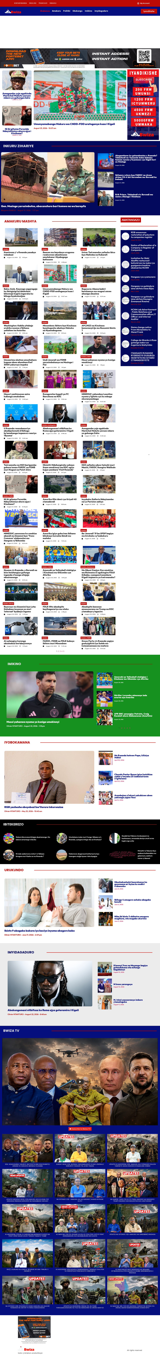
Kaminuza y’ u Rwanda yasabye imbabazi (20, 253)
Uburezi (11, 603)
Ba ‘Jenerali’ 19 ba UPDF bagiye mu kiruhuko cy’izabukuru (97, 534)
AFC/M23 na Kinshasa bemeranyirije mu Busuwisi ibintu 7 (99, 328)
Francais (43, 3)
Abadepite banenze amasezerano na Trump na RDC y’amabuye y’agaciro (98, 609)
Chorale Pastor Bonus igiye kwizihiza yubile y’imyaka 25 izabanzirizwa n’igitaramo (133, 776)
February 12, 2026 (137, 335)
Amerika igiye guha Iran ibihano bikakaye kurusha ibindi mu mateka (59, 536)
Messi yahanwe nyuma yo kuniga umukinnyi (98, 361)
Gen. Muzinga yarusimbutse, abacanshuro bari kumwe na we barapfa (43, 206)
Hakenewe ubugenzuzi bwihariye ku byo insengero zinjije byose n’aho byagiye (84, 855)
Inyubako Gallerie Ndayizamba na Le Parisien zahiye (98, 500)
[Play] (80, 1081)
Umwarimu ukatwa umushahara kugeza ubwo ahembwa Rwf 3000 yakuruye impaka (20, 362)
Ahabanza (45, 10)
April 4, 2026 (118, 800)
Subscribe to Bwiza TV (81, 1129)
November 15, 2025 (137, 363)
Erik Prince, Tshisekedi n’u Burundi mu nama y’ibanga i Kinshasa (134, 196)
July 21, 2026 (135, 253)
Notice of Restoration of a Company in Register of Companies (143, 247)
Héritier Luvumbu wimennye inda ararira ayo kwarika (130, 696)
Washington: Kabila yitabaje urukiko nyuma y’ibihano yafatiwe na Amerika (18, 328)
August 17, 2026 (119, 182)
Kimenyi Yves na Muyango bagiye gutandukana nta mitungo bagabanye (131, 967)
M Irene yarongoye (123, 984)
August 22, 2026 (16, 99)
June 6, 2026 (118, 904)
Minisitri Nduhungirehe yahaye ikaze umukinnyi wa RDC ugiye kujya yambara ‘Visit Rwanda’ (58, 467)
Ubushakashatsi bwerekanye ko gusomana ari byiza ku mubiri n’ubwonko (130, 884)
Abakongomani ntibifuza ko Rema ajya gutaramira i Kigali (58, 429)
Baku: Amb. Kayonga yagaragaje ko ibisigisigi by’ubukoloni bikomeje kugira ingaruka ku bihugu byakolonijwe (20, 292)
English (32, 3)
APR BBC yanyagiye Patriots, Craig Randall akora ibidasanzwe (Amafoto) (133, 715)
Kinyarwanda (20, 3)
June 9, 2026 (135, 270)
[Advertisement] (80, 32)
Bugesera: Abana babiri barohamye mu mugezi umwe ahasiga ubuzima (96, 291)
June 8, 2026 (118, 889)
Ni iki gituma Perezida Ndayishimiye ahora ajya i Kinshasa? (17, 131)
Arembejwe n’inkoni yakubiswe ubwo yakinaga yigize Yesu (133, 796)
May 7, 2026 (135, 291)
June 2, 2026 (118, 921)
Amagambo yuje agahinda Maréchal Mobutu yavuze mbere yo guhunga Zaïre (16, 95)
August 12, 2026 (119, 200)
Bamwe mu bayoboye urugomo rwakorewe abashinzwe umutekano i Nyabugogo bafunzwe (58, 256)
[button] (27, 1151)
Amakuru (56, 10)
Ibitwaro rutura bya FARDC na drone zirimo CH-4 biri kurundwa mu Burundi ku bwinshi (136, 177)
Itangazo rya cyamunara (143, 277)
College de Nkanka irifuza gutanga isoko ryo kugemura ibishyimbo (144, 342)
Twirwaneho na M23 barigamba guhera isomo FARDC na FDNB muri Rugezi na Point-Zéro (20, 467)
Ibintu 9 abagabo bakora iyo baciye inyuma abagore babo (39, 930)
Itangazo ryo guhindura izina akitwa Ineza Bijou (142, 287)
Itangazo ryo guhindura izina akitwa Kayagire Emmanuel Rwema (142, 299)
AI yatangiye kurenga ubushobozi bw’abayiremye (18, 642)
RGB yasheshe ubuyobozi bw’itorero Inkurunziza (33, 807)
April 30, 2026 (119, 760)
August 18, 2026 (136, 240)
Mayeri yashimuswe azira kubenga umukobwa (17, 395)
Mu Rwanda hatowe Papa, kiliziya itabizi (131, 756)
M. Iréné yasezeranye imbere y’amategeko (128, 1001)
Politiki (66, 10)
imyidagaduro (101, 10)
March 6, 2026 (135, 322)
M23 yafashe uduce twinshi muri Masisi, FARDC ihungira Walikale (98, 466)
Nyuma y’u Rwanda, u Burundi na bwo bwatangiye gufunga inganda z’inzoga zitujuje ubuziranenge (20, 574)
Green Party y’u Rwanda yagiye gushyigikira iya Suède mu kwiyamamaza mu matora (98, 643)
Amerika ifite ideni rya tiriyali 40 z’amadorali (60, 500)
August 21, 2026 (16, 135)
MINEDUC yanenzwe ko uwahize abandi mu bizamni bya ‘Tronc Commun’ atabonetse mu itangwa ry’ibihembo (20, 537)
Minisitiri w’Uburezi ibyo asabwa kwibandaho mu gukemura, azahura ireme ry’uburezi (147, 854)
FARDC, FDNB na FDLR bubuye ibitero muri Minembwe (58, 642)
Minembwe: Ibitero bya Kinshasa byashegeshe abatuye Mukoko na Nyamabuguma (59, 328)
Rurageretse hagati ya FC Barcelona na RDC (56, 395)
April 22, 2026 (119, 781)
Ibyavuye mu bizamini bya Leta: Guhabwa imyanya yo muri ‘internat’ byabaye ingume (20, 609)
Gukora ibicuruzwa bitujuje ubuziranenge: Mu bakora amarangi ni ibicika (33, 838)
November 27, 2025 (137, 348)
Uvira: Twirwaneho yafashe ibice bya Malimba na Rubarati (98, 253)
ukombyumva (90, 567)
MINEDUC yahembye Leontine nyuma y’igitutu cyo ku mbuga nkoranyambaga (97, 396)
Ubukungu (77, 10)
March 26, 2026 (136, 304)
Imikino (88, 10)
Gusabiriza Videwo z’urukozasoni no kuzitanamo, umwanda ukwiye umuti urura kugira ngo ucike (138, 838)
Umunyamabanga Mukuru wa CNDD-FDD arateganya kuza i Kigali (74, 124)
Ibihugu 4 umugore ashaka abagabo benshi (132, 901)
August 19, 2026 (119, 165)
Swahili (53, 3)
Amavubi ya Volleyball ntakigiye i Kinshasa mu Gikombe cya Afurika (59, 572)
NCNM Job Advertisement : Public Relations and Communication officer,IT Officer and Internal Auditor (144, 314)
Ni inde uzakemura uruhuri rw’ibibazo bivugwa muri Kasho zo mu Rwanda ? (30, 855)
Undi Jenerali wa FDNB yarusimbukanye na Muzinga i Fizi (58, 362)
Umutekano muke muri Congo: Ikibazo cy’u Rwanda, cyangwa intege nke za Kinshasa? (85, 838)
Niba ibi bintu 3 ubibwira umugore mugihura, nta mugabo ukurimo (131, 917)
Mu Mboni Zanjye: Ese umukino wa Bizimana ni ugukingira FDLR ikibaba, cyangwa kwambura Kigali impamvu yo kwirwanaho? (98, 574)
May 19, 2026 (135, 280)
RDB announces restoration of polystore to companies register (142, 234)
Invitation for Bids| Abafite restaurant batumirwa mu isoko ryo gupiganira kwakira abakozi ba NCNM (143, 263)
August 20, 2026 (118, 682)
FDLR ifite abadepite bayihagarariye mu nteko (56, 607)
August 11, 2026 (119, 1005)
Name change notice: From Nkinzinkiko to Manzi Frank (141, 329)
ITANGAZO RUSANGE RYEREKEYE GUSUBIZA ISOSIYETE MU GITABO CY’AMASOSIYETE (143, 356)
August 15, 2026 (119, 987)
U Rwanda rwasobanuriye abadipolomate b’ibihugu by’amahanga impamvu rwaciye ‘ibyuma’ (20, 432)
